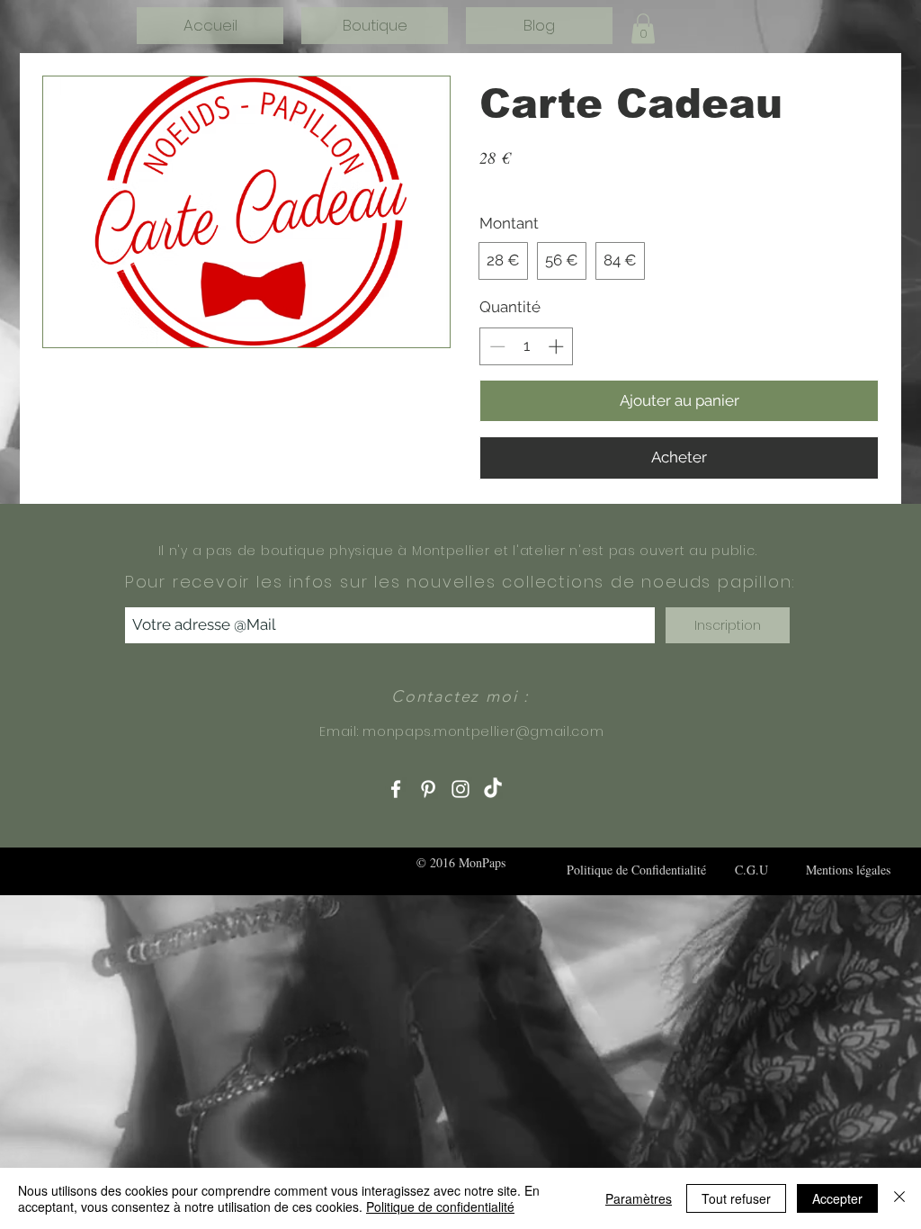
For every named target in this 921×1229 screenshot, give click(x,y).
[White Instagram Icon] (460, 789)
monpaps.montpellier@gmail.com (483, 731)
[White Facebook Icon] (395, 789)
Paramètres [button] (638, 1198)
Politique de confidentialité (440, 1207)
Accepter (837, 1198)
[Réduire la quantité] (495, 346)
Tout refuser (736, 1198)
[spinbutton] (526, 346)
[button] (643, 28)
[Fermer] (899, 1198)
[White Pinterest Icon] (428, 789)
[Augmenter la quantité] (557, 346)
